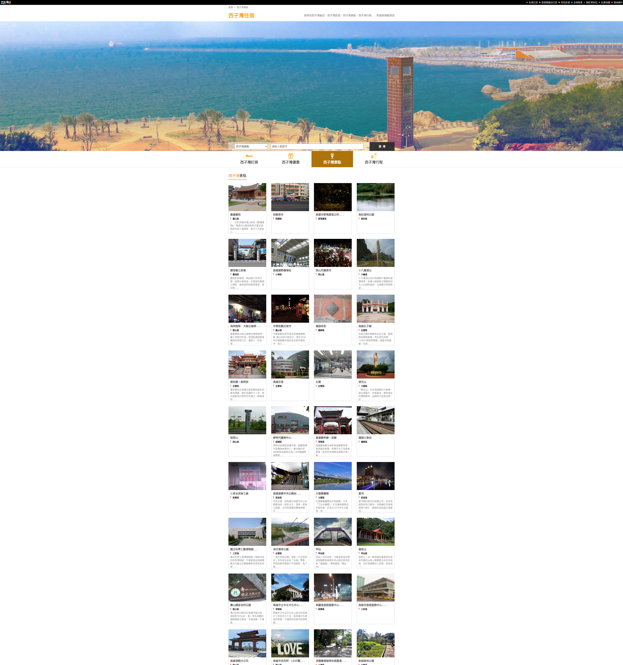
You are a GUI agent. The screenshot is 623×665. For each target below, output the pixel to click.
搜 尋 (382, 146)
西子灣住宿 (241, 15)
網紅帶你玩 (592, 2)
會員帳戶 (618, 2)
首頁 (230, 7)
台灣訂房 (533, 2)
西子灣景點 (242, 7)
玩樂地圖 (605, 2)
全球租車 (578, 2)
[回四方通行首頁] (6, 2)
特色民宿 (565, 2)
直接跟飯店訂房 (549, 2)
